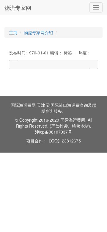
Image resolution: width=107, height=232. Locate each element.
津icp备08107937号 (53, 132)
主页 (13, 32)
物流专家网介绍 (38, 32)
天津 (41, 105)
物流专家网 (17, 7)
